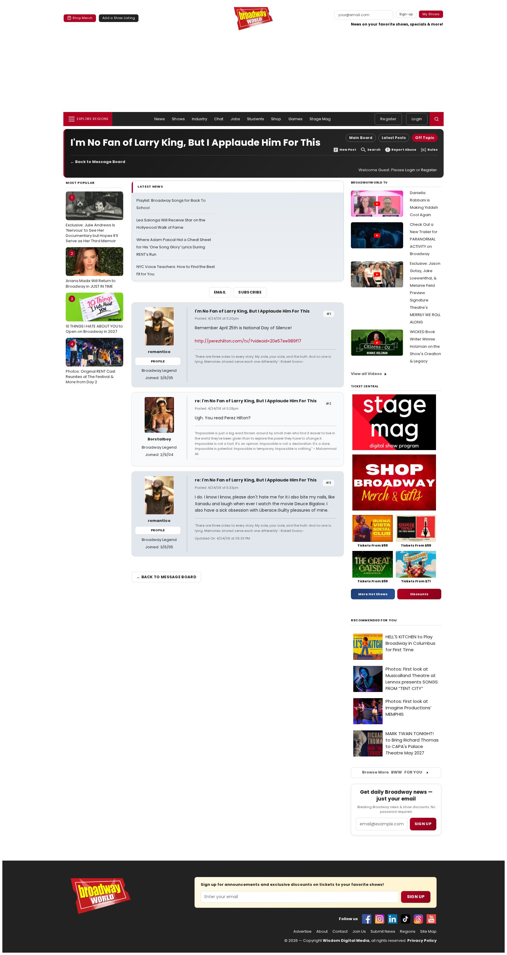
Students (255, 119)
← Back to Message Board (97, 161)
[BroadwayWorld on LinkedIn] (392, 919)
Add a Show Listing (118, 18)
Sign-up (406, 14)
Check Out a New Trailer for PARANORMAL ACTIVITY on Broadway (423, 239)
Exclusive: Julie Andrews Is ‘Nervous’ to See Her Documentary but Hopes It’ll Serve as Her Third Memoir (92, 219)
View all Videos (366, 373)
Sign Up (416, 897)
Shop (276, 119)
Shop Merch (82, 18)
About (322, 931)
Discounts (419, 594)
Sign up (423, 824)
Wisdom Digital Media (346, 940)
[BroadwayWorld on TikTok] (405, 919)
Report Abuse (403, 150)
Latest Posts (394, 137)
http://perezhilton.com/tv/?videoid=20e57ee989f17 (248, 341)
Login (417, 119)
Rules (432, 150)
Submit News (383, 931)
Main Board (360, 137)
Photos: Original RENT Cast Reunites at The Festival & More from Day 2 (90, 363)
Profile (158, 361)
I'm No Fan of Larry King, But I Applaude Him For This (252, 311)
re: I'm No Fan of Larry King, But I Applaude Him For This (256, 401)
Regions (407, 931)
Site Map (428, 931)
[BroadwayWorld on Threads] (418, 919)
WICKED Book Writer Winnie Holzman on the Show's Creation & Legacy (425, 346)
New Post (347, 150)
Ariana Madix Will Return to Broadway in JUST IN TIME (91, 270)
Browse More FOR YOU (392, 772)
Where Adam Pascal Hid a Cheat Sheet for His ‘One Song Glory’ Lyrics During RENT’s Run (173, 247)
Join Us (359, 931)
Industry (199, 119)
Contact (340, 931)
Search (374, 150)
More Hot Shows (373, 594)
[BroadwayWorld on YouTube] (431, 919)
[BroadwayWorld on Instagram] (379, 919)
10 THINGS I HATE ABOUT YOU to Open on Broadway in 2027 (94, 315)
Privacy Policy (422, 940)
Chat (219, 119)
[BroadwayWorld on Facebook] (366, 919)
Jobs (235, 119)
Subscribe (249, 292)
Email (220, 292)
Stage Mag (320, 119)
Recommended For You (374, 620)
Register (388, 119)
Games (295, 119)
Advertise (302, 931)
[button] (437, 119)
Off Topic (424, 137)
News (159, 119)
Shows (178, 119)
